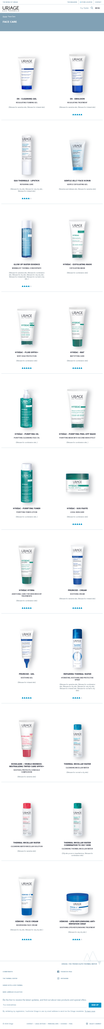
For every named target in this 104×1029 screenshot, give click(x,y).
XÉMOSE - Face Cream (26, 921)
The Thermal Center (10, 978)
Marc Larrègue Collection (12, 992)
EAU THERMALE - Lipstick (26, 181)
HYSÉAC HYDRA (26, 590)
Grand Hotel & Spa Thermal (13, 985)
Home (5, 17)
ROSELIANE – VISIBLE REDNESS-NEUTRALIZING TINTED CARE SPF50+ (26, 765)
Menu (97, 8)
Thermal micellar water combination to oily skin (77, 844)
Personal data (53, 1024)
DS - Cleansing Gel (27, 99)
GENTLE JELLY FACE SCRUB (77, 181)
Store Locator (86, 2)
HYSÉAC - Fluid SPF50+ (26, 352)
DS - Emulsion (77, 99)
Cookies (64, 1024)
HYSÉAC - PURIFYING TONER (26, 508)
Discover (26, 87)
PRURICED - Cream (77, 590)
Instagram (64, 978)
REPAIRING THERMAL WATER (77, 674)
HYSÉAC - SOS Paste (77, 508)
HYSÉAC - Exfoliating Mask (77, 264)
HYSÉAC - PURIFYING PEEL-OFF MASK (77, 434)
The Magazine (72, 2)
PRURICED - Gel (26, 674)
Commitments (8, 971)
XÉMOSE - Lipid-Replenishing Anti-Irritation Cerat (77, 922)
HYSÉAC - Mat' (77, 352)
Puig (70, 1024)
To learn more (90, 1011)
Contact (98, 2)
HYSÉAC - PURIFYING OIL (27, 434)
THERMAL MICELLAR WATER (77, 764)
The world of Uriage (10, 2)
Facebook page (66, 971)
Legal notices (40, 1024)
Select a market (95, 1024)
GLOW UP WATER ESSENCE (27, 264)
